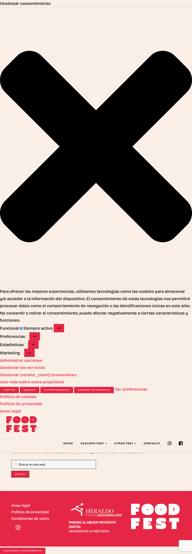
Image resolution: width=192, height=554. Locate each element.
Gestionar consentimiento (23, 551)
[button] (96, 147)
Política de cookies (18, 396)
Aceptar (9, 390)
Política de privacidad (21, 403)
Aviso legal (10, 411)
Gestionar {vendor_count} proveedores (38, 374)
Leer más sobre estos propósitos (32, 382)
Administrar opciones (21, 360)
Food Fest (24, 424)
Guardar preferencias (94, 390)
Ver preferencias (56, 390)
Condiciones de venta (30, 518)
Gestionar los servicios (22, 367)
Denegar (30, 390)
